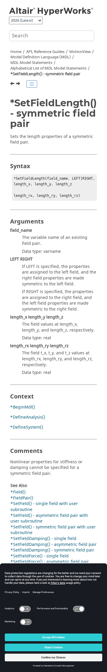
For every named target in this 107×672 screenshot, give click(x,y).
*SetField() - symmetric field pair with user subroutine (53, 530)
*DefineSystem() (26, 427)
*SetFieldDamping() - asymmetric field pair (53, 544)
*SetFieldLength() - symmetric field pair (45, 74)
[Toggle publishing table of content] (31, 84)
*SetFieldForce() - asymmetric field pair (49, 562)
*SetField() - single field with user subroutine (44, 507)
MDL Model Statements (31, 62)
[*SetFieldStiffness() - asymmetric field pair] (20, 84)
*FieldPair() (21, 498)
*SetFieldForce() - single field (39, 556)
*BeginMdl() (22, 407)
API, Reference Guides (45, 51)
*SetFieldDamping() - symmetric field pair (52, 550)
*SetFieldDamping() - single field (43, 539)
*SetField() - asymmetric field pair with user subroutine (49, 518)
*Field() (18, 492)
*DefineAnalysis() (27, 417)
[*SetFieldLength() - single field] (12, 84)
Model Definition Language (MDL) (40, 57)
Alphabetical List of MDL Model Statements (48, 68)
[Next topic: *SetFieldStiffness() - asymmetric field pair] (19, 84)
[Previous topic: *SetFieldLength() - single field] (12, 84)
